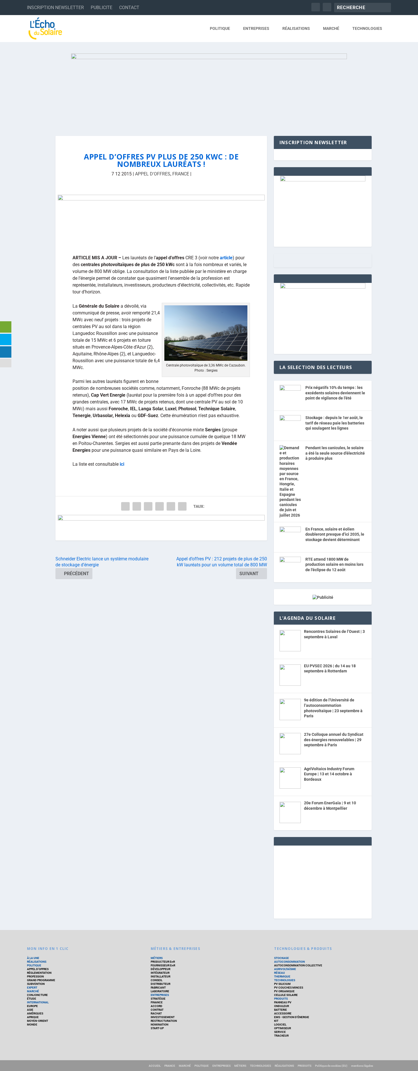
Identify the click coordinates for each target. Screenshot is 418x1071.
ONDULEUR (281, 1006)
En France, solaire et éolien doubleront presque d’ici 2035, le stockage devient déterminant (334, 534)
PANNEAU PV (282, 1002)
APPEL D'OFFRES (152, 174)
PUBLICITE (101, 7)
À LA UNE (33, 958)
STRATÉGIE (158, 998)
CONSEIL (156, 980)
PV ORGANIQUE (284, 991)
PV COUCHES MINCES (288, 987)
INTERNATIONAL (38, 1002)
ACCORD (156, 1006)
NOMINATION (159, 1024)
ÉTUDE (31, 998)
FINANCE (157, 1002)
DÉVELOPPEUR (160, 969)
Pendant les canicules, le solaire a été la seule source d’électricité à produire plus (335, 453)
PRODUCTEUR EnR (163, 961)
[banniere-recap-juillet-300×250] (322, 287)
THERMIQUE (282, 976)
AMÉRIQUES (35, 1013)
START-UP (157, 1028)
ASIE (30, 1009)
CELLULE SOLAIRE (286, 995)
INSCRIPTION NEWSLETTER (55, 7)
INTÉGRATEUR (160, 972)
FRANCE (180, 174)
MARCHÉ (331, 28)
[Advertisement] (322, 881)
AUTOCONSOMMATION (289, 961)
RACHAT (156, 1013)
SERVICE (280, 1031)
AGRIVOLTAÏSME (285, 969)
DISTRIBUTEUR (160, 983)
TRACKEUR (281, 1035)
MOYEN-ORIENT (37, 1020)
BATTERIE (280, 1009)
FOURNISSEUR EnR (163, 965)
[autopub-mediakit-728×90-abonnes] (161, 527)
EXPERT (32, 987)
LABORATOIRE (160, 991)
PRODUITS (281, 998)
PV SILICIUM (282, 983)
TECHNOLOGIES (367, 28)
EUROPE (32, 1006)
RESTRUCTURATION (164, 1020)
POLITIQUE (220, 28)
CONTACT (129, 7)
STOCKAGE (281, 958)
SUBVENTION (36, 983)
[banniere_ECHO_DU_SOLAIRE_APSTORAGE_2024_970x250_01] (209, 89)
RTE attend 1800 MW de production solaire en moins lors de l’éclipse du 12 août (334, 564)
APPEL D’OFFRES (38, 969)
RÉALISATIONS (296, 28)
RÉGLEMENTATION (39, 972)
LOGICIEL (280, 1024)
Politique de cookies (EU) (331, 1065)
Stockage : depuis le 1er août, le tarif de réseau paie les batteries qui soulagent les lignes (334, 422)
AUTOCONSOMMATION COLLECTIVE (298, 965)
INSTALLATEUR (160, 976)
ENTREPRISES (256, 28)
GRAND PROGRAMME (41, 980)
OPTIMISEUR (282, 1028)
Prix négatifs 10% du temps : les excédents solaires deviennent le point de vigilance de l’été (335, 392)
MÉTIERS (157, 958)
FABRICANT (158, 987)
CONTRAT (157, 1009)
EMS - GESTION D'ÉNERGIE (291, 1017)
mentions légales (362, 1065)
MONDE (32, 1024)
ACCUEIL (155, 1065)
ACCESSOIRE (282, 1013)
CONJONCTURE (37, 995)
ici (122, 464)
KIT (276, 1020)
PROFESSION (35, 976)
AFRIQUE (33, 1017)
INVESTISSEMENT (163, 1017)
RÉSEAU (279, 972)
